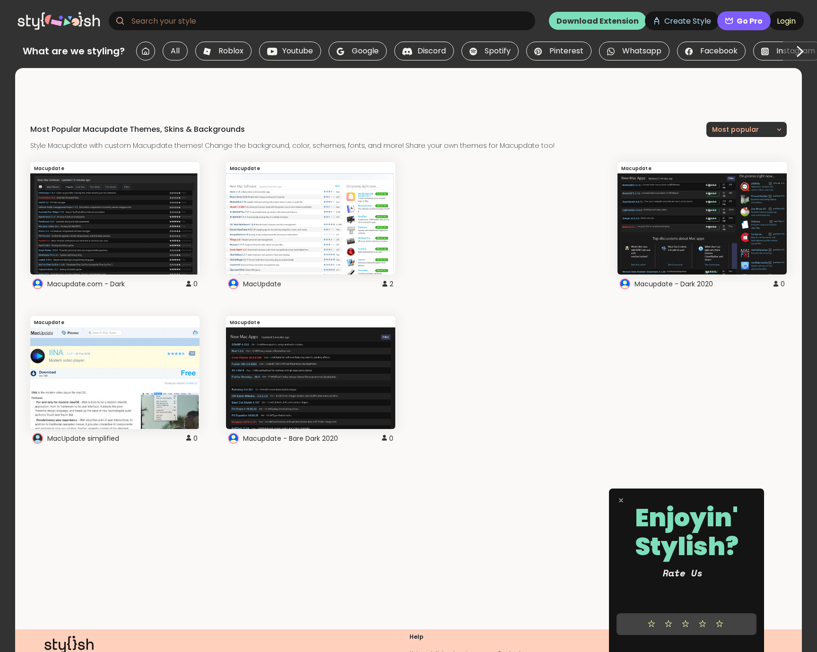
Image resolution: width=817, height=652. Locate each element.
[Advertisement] (408, 89)
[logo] (59, 21)
